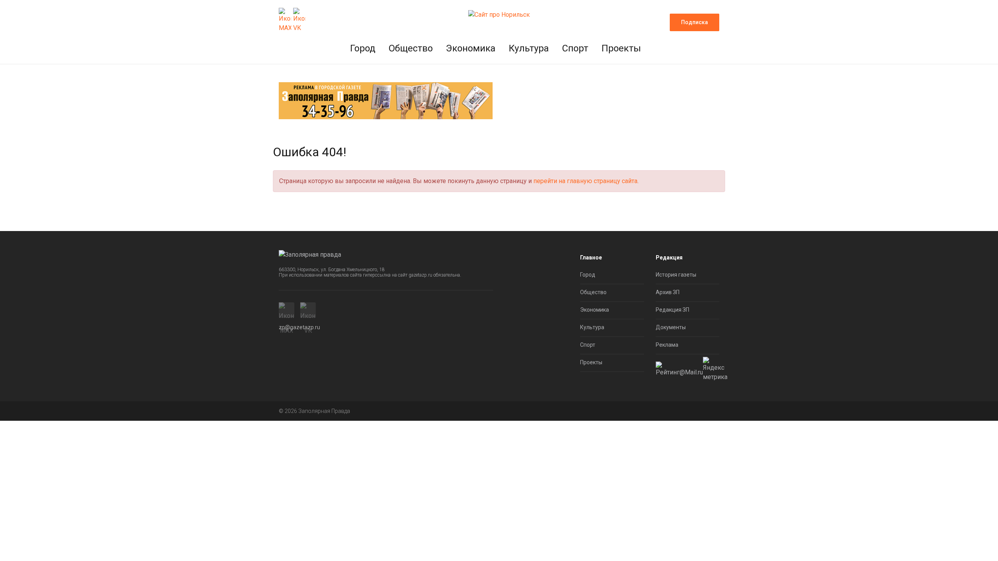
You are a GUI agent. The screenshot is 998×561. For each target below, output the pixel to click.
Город (362, 48)
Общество (411, 48)
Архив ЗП (667, 292)
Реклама (667, 345)
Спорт (575, 48)
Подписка (694, 22)
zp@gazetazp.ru (299, 327)
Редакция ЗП (672, 310)
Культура (529, 48)
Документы (671, 327)
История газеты (676, 275)
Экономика (470, 48)
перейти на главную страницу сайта (585, 181)
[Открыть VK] (299, 20)
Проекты (621, 48)
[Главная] (499, 14)
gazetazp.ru (420, 275)
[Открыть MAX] (285, 20)
